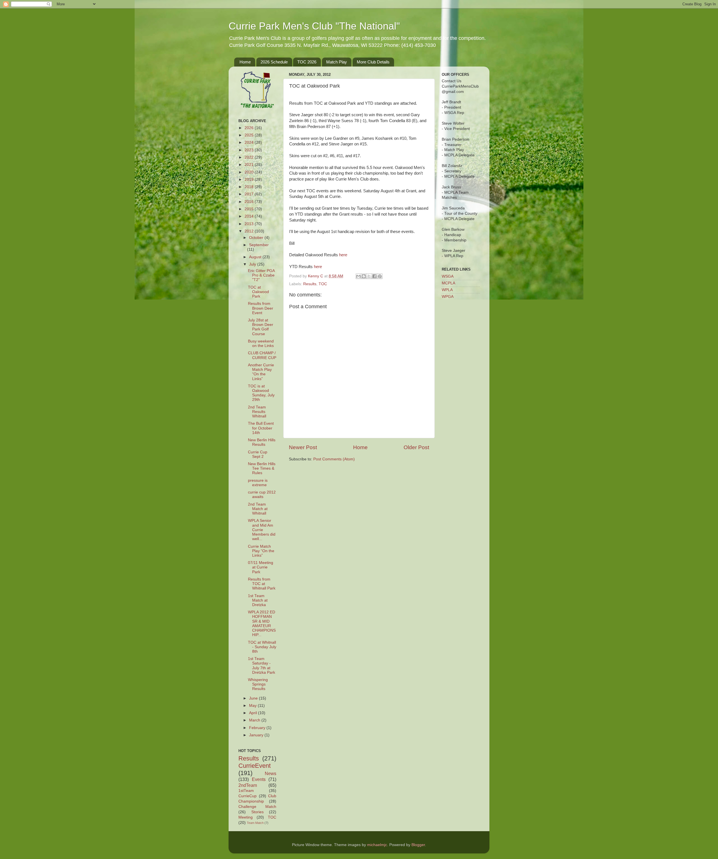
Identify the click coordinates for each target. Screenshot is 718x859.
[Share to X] (369, 276)
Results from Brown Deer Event (260, 308)
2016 (250, 202)
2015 (250, 209)
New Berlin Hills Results (261, 442)
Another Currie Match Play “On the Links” (261, 372)
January (256, 735)
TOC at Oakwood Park (258, 291)
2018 (250, 187)
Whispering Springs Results (258, 684)
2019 (250, 179)
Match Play (336, 62)
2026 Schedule (274, 62)
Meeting (245, 817)
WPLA (447, 290)
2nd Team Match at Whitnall (258, 508)
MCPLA (448, 283)
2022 (250, 157)
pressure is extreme (258, 482)
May (253, 705)
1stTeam (246, 791)
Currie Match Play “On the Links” (261, 551)
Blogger (418, 845)
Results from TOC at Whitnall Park (261, 583)
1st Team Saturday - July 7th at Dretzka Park (261, 666)
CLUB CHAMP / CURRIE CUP (262, 355)
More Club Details (373, 62)
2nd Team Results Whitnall (257, 411)
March (255, 720)
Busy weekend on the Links (261, 343)
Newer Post (303, 447)
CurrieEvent (254, 765)
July (253, 264)
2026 (250, 128)
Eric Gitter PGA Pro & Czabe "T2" (261, 275)
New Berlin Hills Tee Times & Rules (261, 468)
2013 (250, 224)
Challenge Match (257, 807)
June (254, 698)
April (253, 713)
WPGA (448, 296)
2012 (250, 231)
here (343, 255)
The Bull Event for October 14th (261, 428)
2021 (250, 165)
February (257, 728)
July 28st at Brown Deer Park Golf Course (260, 327)
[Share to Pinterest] (380, 276)
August (256, 257)
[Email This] (358, 276)
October (256, 238)
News (270, 773)
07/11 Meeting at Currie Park (260, 567)
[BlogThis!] (364, 276)
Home (245, 62)
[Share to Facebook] (374, 276)
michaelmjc (377, 845)
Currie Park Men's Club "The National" (314, 26)
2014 (250, 216)
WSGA (448, 276)
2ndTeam (247, 785)
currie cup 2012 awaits (262, 494)
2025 (250, 135)
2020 (250, 172)
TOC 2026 (306, 62)
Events (259, 779)
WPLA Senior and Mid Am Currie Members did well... (261, 529)
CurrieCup (247, 796)
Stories (257, 812)
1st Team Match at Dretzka (258, 600)
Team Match (255, 822)
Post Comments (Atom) (334, 459)
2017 (250, 194)
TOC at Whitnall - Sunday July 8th (262, 647)
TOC (323, 284)
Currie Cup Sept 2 (257, 454)
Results (309, 284)
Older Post (416, 447)
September (259, 245)
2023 (250, 150)
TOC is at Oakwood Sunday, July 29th (261, 393)
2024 (250, 142)
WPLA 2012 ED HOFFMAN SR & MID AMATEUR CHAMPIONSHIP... (262, 623)
